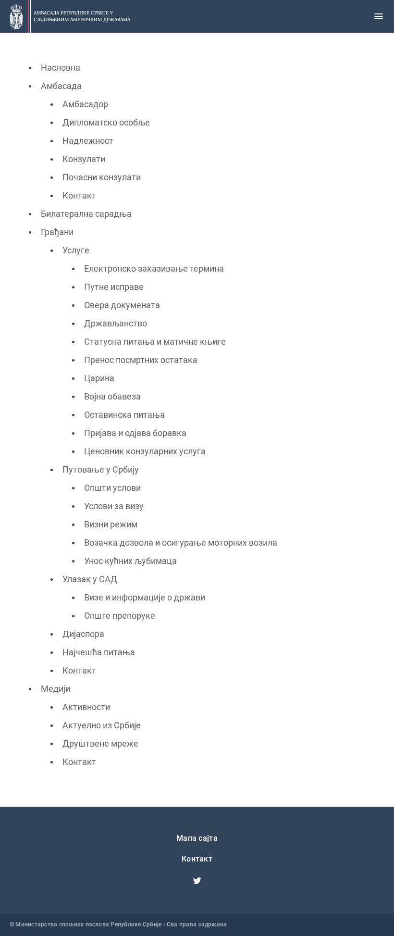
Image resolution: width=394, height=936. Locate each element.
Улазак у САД (89, 579)
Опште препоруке (119, 616)
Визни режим (110, 524)
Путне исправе (114, 287)
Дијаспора (83, 634)
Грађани (57, 232)
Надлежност (87, 141)
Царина (99, 378)
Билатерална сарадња (86, 214)
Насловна (60, 67)
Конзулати (83, 159)
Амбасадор (85, 104)
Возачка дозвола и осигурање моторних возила (180, 542)
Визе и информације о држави (144, 597)
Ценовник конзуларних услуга (145, 451)
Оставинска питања (124, 415)
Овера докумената (122, 305)
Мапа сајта (197, 838)
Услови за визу (114, 506)
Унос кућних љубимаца (130, 561)
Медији (55, 689)
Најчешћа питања (98, 652)
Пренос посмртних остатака (140, 360)
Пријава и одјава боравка (135, 433)
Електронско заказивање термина (154, 268)
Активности (86, 707)
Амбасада (61, 86)
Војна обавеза (112, 396)
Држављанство (115, 323)
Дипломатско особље (106, 122)
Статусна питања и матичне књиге (155, 342)
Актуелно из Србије (101, 725)
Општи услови (112, 488)
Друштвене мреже (100, 743)
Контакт (79, 195)
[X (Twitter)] (197, 880)
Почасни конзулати (101, 177)
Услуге (75, 250)
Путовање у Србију (100, 469)
